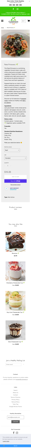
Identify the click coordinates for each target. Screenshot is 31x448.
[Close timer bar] (29, 1)
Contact (15, 395)
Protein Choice (8, 147)
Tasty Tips (15, 404)
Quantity (6, 162)
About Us (15, 392)
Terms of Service (15, 397)
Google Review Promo (15, 406)
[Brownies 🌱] (15, 242)
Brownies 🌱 (15, 253)
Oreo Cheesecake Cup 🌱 (15, 342)
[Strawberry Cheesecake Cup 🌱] (15, 271)
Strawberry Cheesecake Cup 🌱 (15, 283)
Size (5, 154)
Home (2, 27)
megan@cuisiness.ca (22, 379)
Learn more (6, 441)
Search (15, 390)
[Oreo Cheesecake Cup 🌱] (15, 330)
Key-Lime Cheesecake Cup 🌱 (15, 312)
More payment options (15, 184)
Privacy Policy (15, 399)
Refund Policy (15, 402)
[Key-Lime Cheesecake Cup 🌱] (15, 301)
